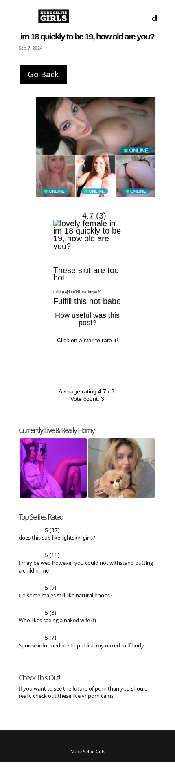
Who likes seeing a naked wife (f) (57, 624)
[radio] (61, 361)
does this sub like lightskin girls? (57, 540)
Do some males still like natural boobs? (65, 599)
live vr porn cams (93, 700)
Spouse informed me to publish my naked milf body (81, 649)
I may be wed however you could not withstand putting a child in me (86, 569)
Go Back (43, 74)
